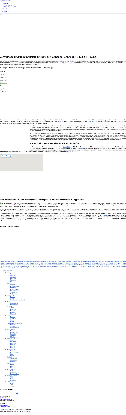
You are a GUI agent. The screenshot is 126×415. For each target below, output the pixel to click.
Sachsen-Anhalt (11, 369)
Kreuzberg (13, 287)
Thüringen (10, 381)
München (12, 274)
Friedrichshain (14, 289)
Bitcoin (62, 61)
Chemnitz (13, 367)
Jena (11, 384)
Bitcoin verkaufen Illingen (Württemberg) (11, 261)
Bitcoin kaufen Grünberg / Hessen (25, 266)
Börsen (68, 151)
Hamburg (94, 121)
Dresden (12, 366)
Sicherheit (6, 8)
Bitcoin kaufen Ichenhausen (43, 266)
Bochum (12, 346)
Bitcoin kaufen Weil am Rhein (117, 263)
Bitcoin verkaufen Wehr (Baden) (48, 264)
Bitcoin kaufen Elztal (110, 266)
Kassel (12, 320)
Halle (11, 371)
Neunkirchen (13, 360)
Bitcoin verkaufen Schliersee (8, 264)
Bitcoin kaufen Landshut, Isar (113, 261)
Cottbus (12, 298)
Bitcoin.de (39, 213)
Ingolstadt (13, 280)
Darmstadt (13, 321)
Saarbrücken (13, 358)
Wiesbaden (13, 318)
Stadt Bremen (14, 303)
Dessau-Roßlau (14, 374)
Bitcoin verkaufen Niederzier (65, 264)
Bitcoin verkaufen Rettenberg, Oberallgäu (92, 261)
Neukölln (12, 284)
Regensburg (13, 278)
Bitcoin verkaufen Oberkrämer (42, 263)
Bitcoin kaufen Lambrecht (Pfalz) (82, 264)
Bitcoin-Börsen (67, 210)
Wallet (59, 121)
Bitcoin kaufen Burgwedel (79, 266)
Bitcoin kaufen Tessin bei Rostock (24, 263)
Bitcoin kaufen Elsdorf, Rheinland (99, 263)
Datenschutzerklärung (6, 399)
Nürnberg (13, 275)
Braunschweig (14, 332)
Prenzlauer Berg (14, 286)
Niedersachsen (11, 329)
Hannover (13, 331)
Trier (11, 354)
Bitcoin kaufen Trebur (34, 268)
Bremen (9, 301)
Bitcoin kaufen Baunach (98, 264)
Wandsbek (13, 314)
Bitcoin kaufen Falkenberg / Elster (61, 266)
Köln (11, 340)
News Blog (6, 11)
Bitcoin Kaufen (4, 405)
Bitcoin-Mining (67, 147)
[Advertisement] (52, 41)
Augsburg (13, 277)
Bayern (9, 272)
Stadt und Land (7, 270)
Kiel (11, 377)
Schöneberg (13, 292)
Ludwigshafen (14, 352)
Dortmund (13, 343)
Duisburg (12, 344)
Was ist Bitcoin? (7, 5)
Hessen (9, 315)
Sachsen (9, 363)
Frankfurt (12, 317)
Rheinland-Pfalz (11, 349)
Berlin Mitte (13, 294)
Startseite (5, 3)
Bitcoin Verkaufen (5, 406)
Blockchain (80, 148)
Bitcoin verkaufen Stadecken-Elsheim (62, 263)
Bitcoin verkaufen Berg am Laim (70, 261)
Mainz (12, 351)
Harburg (12, 312)
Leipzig (12, 364)
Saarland (9, 357)
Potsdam (12, 297)
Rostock (12, 324)
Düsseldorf (13, 341)
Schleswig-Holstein (12, 375)
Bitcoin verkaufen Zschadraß (81, 263)
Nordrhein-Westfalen (12, 338)
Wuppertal (13, 347)
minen (93, 216)
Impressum (3, 397)
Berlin (89, 121)
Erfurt (11, 383)
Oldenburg (13, 335)
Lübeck (12, 378)
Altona (12, 307)
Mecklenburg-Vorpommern (14, 323)
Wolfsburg (13, 337)
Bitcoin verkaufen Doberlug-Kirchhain (115, 264)
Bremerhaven (14, 304)
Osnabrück (13, 334)
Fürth (11, 281)
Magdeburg (13, 372)
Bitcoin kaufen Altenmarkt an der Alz (18, 268)
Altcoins (5, 10)
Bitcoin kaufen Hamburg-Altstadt (51, 261)
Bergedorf (13, 309)
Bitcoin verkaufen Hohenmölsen (33, 261)
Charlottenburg (14, 290)
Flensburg (13, 380)
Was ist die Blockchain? (9, 6)
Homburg (13, 361)
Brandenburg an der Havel (17, 300)
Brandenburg (10, 295)
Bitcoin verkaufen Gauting (7, 266)
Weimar (12, 386)
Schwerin (12, 326)
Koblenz (12, 355)
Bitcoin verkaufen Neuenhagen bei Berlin (27, 264)
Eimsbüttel (13, 310)
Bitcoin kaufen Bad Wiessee (95, 266)
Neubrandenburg (14, 327)
